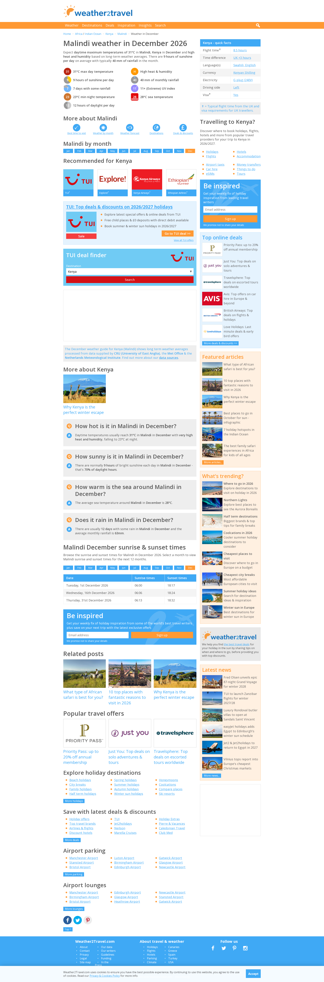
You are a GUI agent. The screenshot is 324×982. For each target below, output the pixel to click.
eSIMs (210, 174)
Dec (190, 151)
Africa (78, 34)
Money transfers (249, 164)
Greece (172, 951)
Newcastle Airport (172, 867)
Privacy (84, 954)
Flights (211, 156)
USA (170, 962)
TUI (116, 819)
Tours (241, 174)
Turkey (172, 958)
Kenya (109, 34)
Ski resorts (167, 794)
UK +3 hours (242, 58)
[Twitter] (77, 920)
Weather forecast (129, 133)
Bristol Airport (80, 867)
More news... (212, 775)
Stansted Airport (81, 862)
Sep (157, 151)
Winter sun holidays (128, 794)
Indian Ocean (93, 34)
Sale (81, 236)
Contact (85, 951)
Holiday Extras (169, 819)
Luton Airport (124, 858)
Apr (101, 151)
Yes (235, 95)
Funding (106, 958)
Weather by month (103, 133)
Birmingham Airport (129, 862)
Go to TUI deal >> (178, 233)
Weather (72, 25)
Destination (73, 266)
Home (67, 34)
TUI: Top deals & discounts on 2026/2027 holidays (119, 207)
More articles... (213, 462)
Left (236, 87)
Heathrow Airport (127, 901)
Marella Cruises (125, 833)
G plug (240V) (243, 80)
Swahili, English (244, 65)
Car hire (212, 169)
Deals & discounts (183, 133)
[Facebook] (67, 920)
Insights (145, 25)
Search (160, 25)
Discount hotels (80, 833)
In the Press (102, 963)
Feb (79, 151)
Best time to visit (76, 133)
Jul (134, 151)
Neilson (119, 828)
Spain (171, 954)
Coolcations (167, 784)
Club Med (166, 833)
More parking (74, 874)
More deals (72, 840)
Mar (90, 151)
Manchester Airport (83, 858)
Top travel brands (82, 824)
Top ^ (68, 929)
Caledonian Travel (172, 828)
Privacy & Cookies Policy (105, 976)
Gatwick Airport (170, 858)
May (112, 151)
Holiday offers (79, 819)
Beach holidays (80, 780)
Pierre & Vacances (172, 824)
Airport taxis (215, 164)
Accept (253, 974)
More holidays (74, 801)
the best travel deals (236, 644)
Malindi (122, 34)
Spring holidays (125, 780)
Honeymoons (168, 780)
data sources (168, 358)
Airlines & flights (81, 828)
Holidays (212, 152)
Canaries (173, 947)
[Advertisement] (199, 11)
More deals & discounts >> (220, 343)
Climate (151, 962)
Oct (168, 151)
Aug (146, 151)
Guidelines (107, 954)
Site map (85, 962)
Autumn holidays (126, 789)
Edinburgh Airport (127, 867)
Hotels (241, 152)
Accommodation (249, 156)
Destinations (92, 25)
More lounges (74, 909)
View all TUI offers (184, 240)
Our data (106, 947)
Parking (152, 958)
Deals (110, 25)
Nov (179, 151)
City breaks (77, 784)
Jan (68, 151)
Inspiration (126, 25)
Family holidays (80, 789)
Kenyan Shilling (244, 73)
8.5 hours (240, 50)
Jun (123, 151)
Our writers (108, 951)
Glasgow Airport (171, 862)
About (84, 947)
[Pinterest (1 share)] (88, 920)
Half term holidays (82, 794)
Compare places (170, 789)
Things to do (246, 169)
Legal (83, 958)
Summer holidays (126, 784)
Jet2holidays (123, 824)
